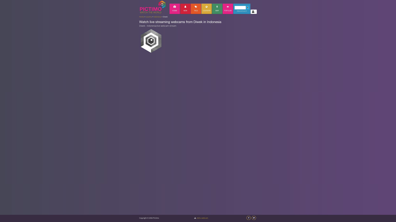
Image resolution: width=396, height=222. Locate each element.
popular (228, 10)
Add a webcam (202, 218)
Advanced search (242, 11)
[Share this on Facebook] (249, 218)
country (149, 17)
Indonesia (157, 17)
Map (217, 10)
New (185, 10)
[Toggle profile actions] (254, 12)
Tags (196, 10)
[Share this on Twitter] (254, 218)
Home (174, 10)
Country (207, 10)
